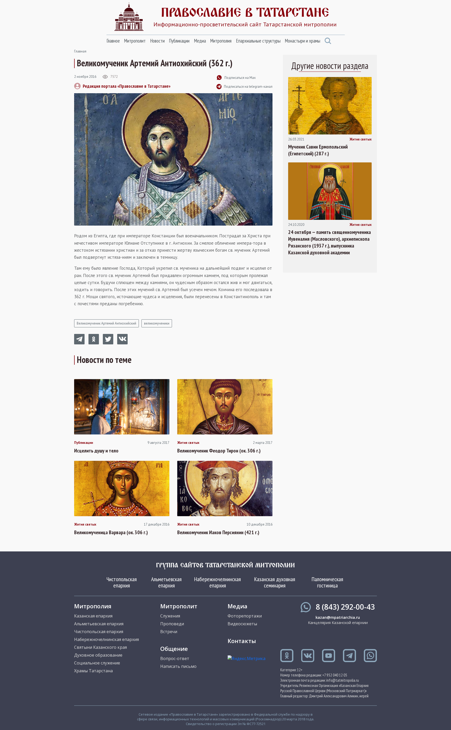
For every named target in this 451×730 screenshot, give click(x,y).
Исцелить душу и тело (96, 450)
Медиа (200, 41)
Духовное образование (98, 655)
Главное (113, 41)
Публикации (179, 41)
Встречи (168, 631)
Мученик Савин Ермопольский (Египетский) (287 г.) (318, 150)
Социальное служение (97, 663)
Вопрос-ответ (174, 658)
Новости (157, 41)
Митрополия (221, 41)
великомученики (156, 323)
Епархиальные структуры (258, 41)
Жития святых (188, 443)
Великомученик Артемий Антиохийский (106, 323)
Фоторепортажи (245, 616)
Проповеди (172, 623)
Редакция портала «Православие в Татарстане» (126, 86)
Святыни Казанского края (100, 647)
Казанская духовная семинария (274, 582)
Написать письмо (178, 666)
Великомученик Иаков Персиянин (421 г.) (218, 532)
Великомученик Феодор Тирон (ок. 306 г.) (218, 450)
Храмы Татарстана (93, 670)
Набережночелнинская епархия (217, 582)
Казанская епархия (93, 616)
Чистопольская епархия (121, 582)
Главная (80, 51)
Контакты (242, 641)
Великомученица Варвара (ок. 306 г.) (111, 532)
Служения (170, 616)
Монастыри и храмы (302, 41)
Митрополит (135, 41)
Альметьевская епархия (166, 582)
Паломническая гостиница (327, 582)
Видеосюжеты (242, 623)
